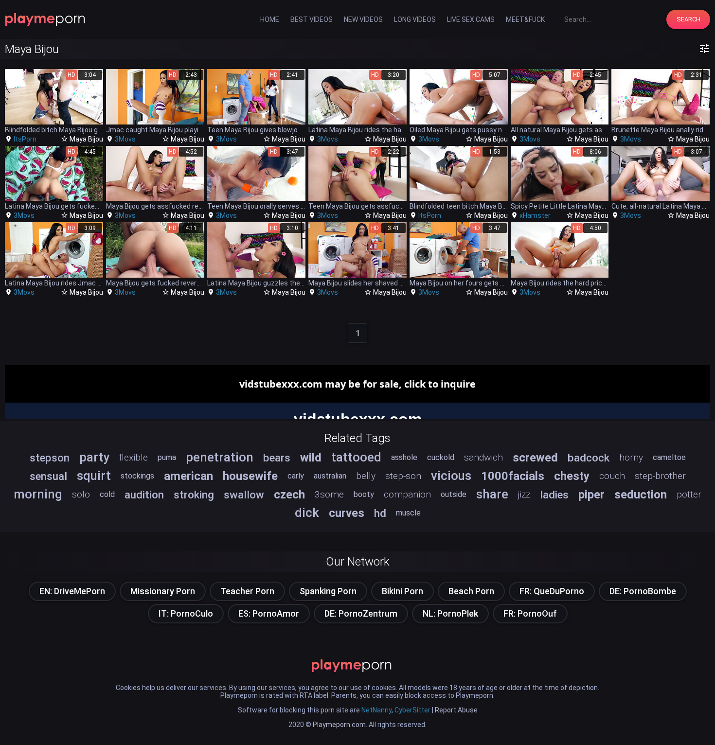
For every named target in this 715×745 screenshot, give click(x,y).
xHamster (535, 215)
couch (612, 475)
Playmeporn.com (339, 724)
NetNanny (376, 710)
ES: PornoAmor (268, 613)
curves (346, 513)
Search (688, 19)
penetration (219, 457)
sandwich (483, 457)
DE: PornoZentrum (360, 613)
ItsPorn (25, 139)
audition (144, 494)
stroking (194, 494)
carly (295, 475)
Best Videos (311, 19)
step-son (403, 475)
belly (365, 475)
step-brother (660, 475)
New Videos (363, 19)
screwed (535, 457)
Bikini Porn (402, 591)
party (94, 457)
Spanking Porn (328, 591)
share (492, 494)
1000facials (512, 476)
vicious (451, 475)
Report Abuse (456, 710)
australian (330, 475)
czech (289, 494)
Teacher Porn (247, 591)
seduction (640, 494)
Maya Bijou (86, 139)
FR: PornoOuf (530, 613)
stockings (137, 475)
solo (81, 494)
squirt (94, 475)
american (188, 476)
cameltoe (669, 457)
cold (107, 494)
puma (167, 457)
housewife (250, 476)
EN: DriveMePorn (72, 591)
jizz (524, 494)
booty (364, 494)
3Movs (125, 139)
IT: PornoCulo (186, 613)
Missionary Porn (162, 591)
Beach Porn (471, 591)
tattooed (356, 457)
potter (689, 494)
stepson (50, 457)
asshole (404, 457)
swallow (244, 494)
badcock (588, 457)
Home (269, 19)
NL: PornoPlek (450, 613)
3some (329, 494)
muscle (408, 512)
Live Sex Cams (471, 19)
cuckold (440, 457)
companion (407, 494)
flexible (133, 457)
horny (631, 457)
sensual (48, 476)
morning (38, 494)
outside (453, 494)
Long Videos (415, 19)
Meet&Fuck (525, 19)
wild (311, 457)
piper (591, 494)
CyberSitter (412, 710)
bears (276, 457)
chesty (572, 476)
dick (307, 512)
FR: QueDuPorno (551, 591)
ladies (554, 494)
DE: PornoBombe (642, 591)
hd (380, 513)
